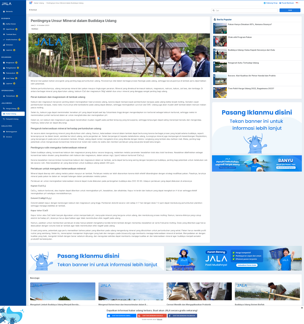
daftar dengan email (121, 316)
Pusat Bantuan (288, 3)
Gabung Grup (272, 3)
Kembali (33, 10)
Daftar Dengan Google (153, 316)
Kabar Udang (39, 3)
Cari (290, 10)
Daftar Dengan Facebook (184, 316)
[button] (298, 3)
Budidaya (35, 29)
